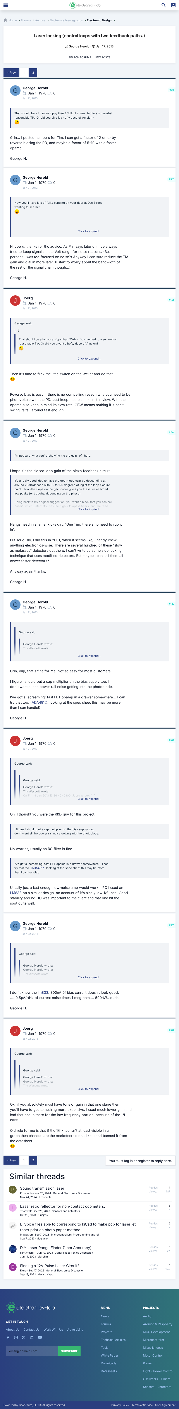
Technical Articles (113, 1340)
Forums (106, 1324)
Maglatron (26, 1234)
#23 (171, 299)
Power (147, 1363)
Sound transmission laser (42, 1188)
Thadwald (26, 1211)
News (105, 1316)
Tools (104, 1347)
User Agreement (165, 1405)
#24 (171, 432)
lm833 (43, 992)
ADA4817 (39, 702)
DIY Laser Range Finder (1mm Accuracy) (55, 1248)
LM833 (16, 893)
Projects (106, 1332)
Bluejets (43, 1215)
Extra (23, 1270)
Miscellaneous (153, 1347)
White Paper (109, 1355)
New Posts (102, 57)
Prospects (26, 1193)
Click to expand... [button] (89, 231)
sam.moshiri (27, 1252)
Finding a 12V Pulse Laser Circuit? (49, 1266)
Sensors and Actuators (66, 1211)
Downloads (108, 1363)
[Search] (164, 5)
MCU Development (156, 1332)
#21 (171, 89)
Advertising (75, 1329)
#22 (171, 179)
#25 (171, 603)
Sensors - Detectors (157, 1387)
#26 (171, 740)
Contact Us (31, 1329)
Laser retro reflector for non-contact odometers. (62, 1206)
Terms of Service (142, 1405)
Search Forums (80, 57)
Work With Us (53, 1329)
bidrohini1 (44, 1256)
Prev (13, 72)
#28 (171, 1030)
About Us (12, 1329)
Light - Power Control (158, 1371)
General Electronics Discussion (72, 1193)
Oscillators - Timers (156, 1379)
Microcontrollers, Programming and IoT (75, 1234)
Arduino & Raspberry (157, 1324)
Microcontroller (153, 1340)
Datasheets (109, 1371)
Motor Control (152, 1355)
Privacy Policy (120, 1405)
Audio (147, 1316)
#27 (171, 925)
